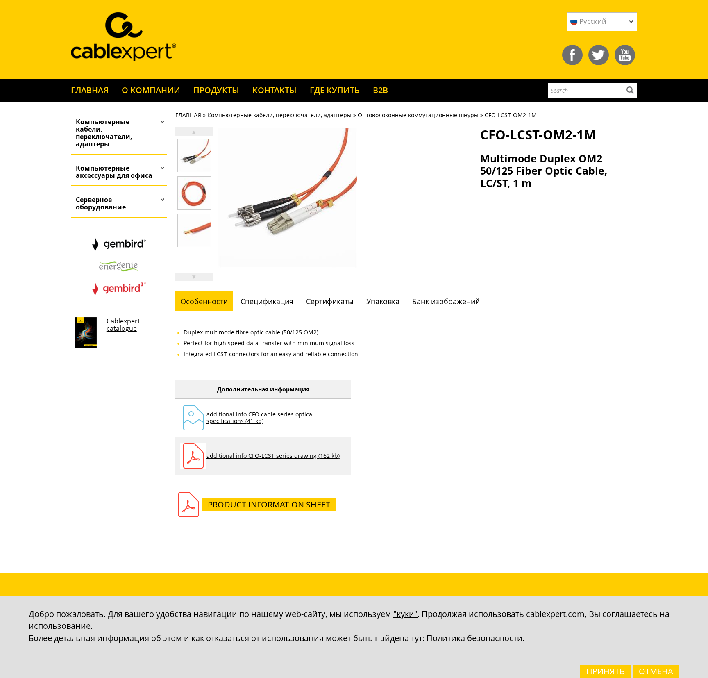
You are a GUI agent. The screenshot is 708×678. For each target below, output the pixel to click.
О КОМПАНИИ (151, 90)
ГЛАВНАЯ (90, 90)
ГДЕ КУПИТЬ (335, 90)
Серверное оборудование (101, 203)
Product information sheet (269, 504)
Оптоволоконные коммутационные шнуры (418, 115)
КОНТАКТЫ (274, 90)
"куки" (405, 613)
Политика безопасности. (475, 638)
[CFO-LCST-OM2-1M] (194, 155)
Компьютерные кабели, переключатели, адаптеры (104, 132)
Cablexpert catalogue (123, 324)
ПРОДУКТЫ (216, 90)
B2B (380, 90)
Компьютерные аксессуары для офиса (114, 172)
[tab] (204, 301)
